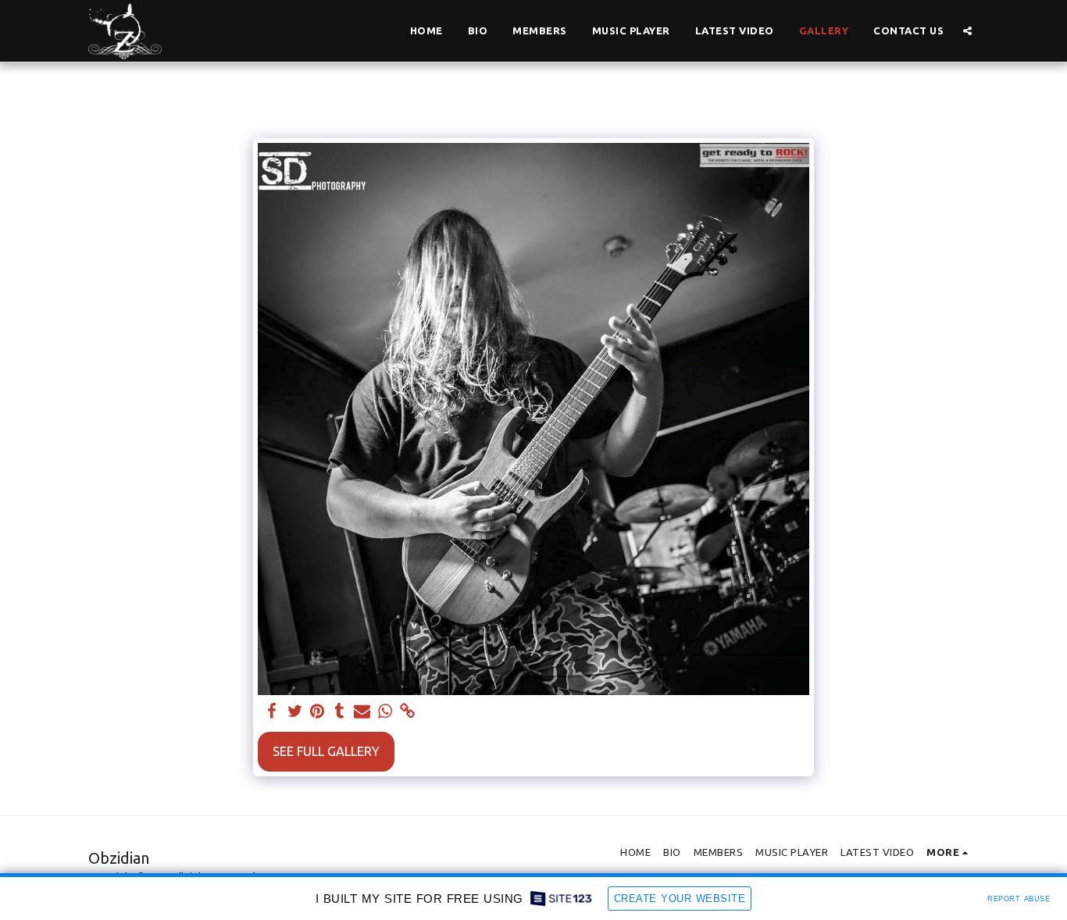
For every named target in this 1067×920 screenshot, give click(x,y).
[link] (407, 711)
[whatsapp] (384, 711)
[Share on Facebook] (272, 711)
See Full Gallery (326, 751)
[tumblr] (339, 711)
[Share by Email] (362, 711)
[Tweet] (295, 711)
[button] (967, 31)
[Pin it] (317, 711)
